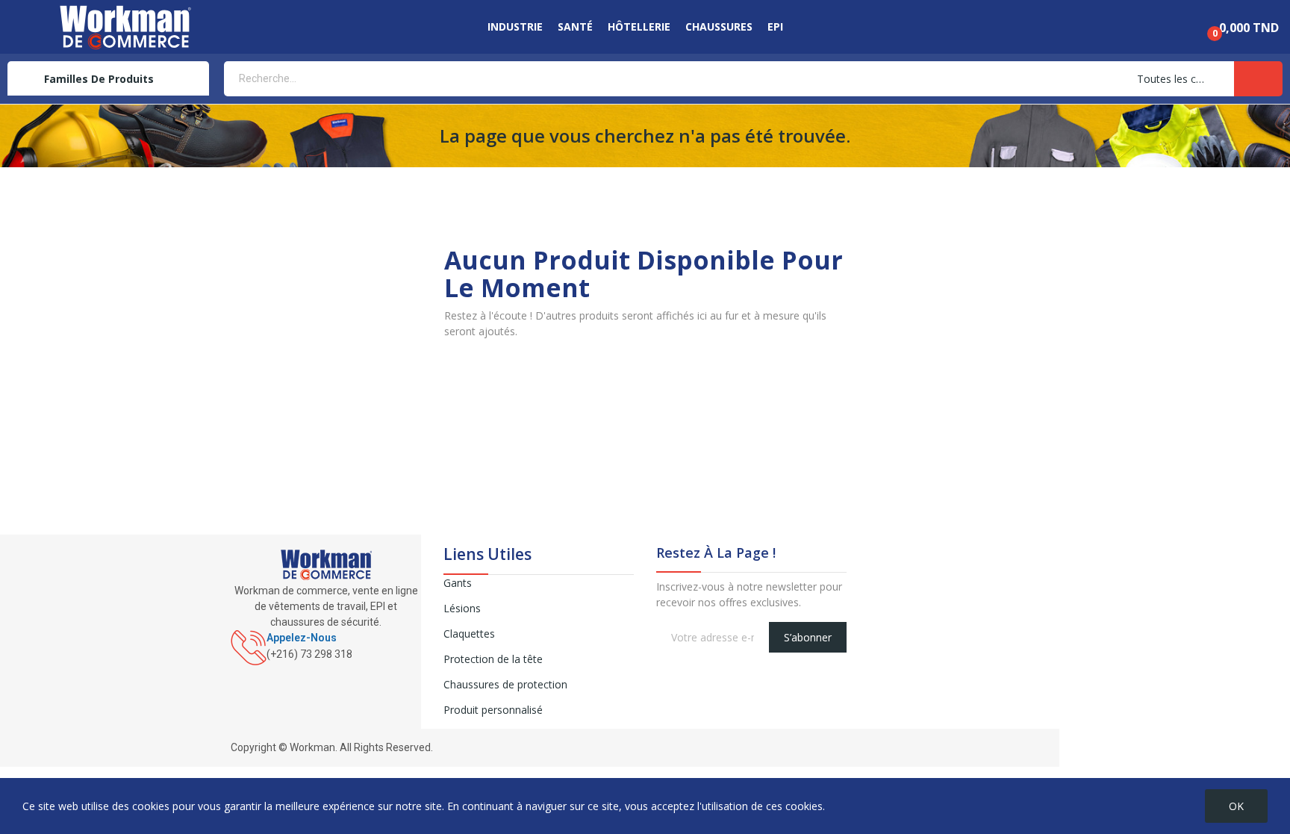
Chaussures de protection (505, 684)
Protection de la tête (493, 659)
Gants (457, 583)
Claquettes (469, 633)
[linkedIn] (266, 670)
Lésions (462, 608)
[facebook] (235, 670)
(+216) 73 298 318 (309, 654)
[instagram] (250, 670)
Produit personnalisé (493, 710)
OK (1236, 806)
